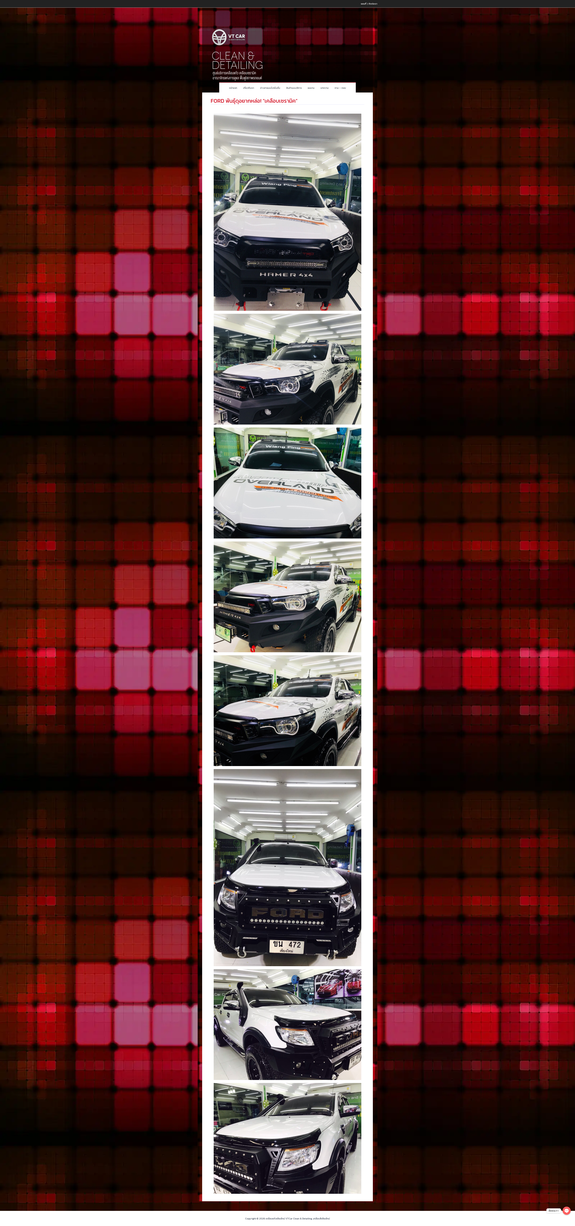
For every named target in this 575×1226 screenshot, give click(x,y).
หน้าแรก (233, 88)
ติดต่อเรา (373, 3)
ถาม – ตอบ (340, 88)
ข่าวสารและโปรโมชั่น (270, 88)
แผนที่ (363, 3)
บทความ (324, 88)
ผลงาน (311, 88)
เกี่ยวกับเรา (248, 88)
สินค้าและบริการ (294, 88)
